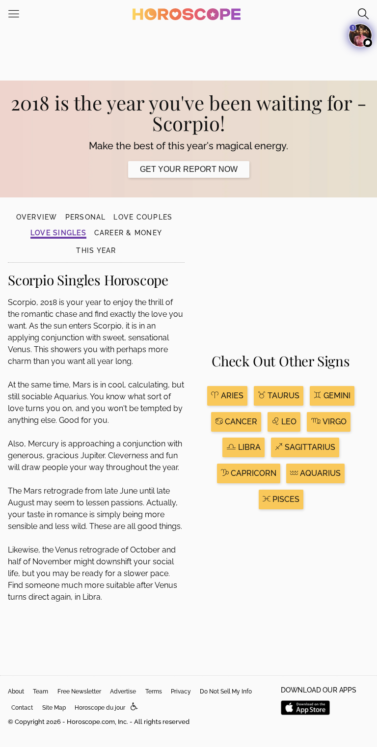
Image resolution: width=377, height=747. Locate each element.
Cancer (240, 421)
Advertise (123, 691)
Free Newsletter (79, 691)
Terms (153, 691)
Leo (287, 421)
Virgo (334, 421)
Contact (22, 707)
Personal (85, 217)
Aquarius (319, 473)
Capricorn (252, 473)
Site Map (54, 707)
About (16, 691)
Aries (231, 395)
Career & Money (128, 233)
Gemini (336, 395)
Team (40, 691)
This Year (96, 250)
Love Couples (142, 217)
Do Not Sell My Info (226, 691)
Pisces (284, 499)
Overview (36, 217)
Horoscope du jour (100, 707)
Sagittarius (309, 447)
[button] (134, 707)
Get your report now (189, 169)
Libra (248, 447)
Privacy (181, 691)
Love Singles (58, 233)
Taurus (282, 395)
